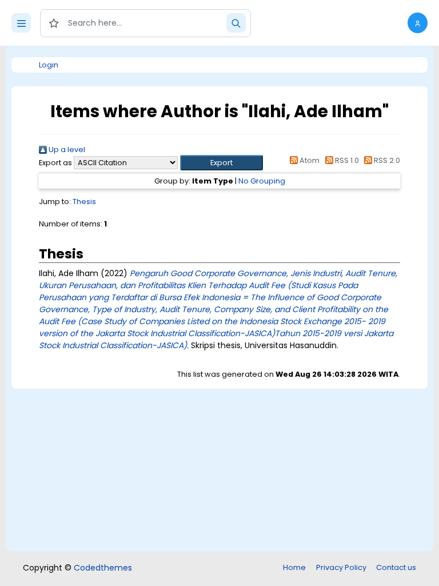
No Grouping (261, 181)
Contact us (396, 567)
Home (294, 567)
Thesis (84, 201)
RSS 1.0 (345, 160)
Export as (55, 163)
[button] (418, 23)
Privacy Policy (341, 567)
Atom (309, 160)
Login (48, 65)
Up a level (66, 149)
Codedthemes (103, 567)
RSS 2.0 (386, 160)
